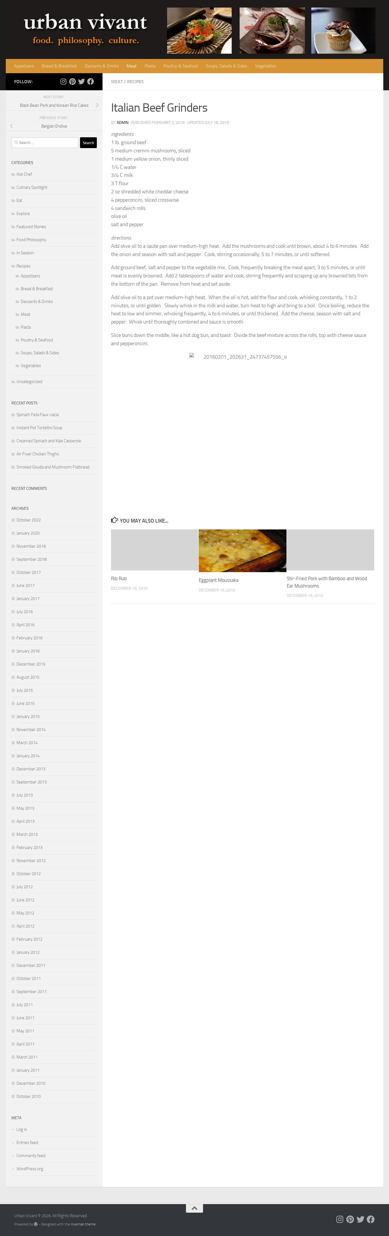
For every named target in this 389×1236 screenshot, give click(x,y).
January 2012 (28, 952)
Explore (23, 213)
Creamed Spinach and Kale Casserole (49, 440)
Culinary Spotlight (32, 187)
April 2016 (25, 624)
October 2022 (29, 520)
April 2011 (25, 1044)
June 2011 (25, 1017)
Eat (19, 200)
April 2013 (25, 821)
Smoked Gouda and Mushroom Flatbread (53, 467)
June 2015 (25, 703)
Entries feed (27, 1142)
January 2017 (28, 598)
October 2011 (29, 978)
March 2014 (27, 742)
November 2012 (31, 860)
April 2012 (25, 926)
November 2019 (31, 546)
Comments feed (31, 1155)
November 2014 (31, 729)
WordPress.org (30, 1168)
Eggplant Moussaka (218, 580)
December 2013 (31, 769)
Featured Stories (31, 226)
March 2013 (27, 834)
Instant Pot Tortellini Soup (39, 427)
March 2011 (27, 1057)
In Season (25, 252)
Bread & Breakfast (59, 66)
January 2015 (28, 716)
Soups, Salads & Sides (226, 66)
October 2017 (29, 572)
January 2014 (28, 755)
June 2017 (25, 585)
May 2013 (25, 808)
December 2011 (31, 965)
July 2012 (25, 886)
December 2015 (31, 664)
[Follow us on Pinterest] (72, 81)
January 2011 (28, 1070)
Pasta (150, 66)
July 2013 (25, 795)
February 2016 (29, 637)
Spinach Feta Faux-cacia (38, 414)
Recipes (135, 81)
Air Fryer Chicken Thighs (38, 454)
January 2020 (28, 533)
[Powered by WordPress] (36, 1224)
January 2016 (28, 651)
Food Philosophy (31, 239)
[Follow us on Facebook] (90, 81)
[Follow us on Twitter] (81, 81)
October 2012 (29, 873)
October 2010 (29, 1096)
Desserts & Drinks (102, 66)
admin (122, 122)
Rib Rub (119, 578)
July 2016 (25, 611)
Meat (132, 66)
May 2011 (25, 1031)
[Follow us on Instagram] (63, 81)
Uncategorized (29, 381)
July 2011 (25, 1004)
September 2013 (32, 782)
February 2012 (29, 939)
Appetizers (24, 66)
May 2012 (25, 913)
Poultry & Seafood (180, 66)
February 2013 (29, 847)
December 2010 (31, 1083)
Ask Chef (24, 174)
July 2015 (25, 690)
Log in (22, 1129)
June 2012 (25, 900)
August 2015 (28, 677)
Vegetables (265, 66)
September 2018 (32, 559)
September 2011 (32, 991)
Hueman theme (83, 1224)
